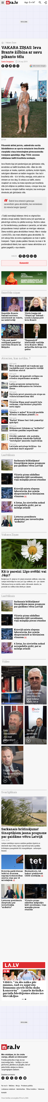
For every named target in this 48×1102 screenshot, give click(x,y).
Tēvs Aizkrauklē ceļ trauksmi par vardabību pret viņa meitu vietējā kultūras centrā (26, 368)
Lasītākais (8, 455)
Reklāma (11, 1086)
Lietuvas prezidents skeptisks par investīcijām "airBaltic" (29, 519)
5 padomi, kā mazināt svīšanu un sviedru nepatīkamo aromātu (26, 377)
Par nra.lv (4, 1086)
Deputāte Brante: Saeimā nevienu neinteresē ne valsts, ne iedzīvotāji (12, 316)
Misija (18, 1086)
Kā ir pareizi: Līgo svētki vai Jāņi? (23, 573)
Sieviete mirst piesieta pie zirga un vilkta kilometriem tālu (27, 395)
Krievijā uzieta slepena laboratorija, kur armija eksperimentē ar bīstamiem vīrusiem (29, 492)
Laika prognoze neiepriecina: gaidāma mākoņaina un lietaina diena (25, 386)
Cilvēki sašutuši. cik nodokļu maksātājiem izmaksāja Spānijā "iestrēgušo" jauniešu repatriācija (25, 438)
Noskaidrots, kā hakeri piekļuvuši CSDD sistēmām (34, 873)
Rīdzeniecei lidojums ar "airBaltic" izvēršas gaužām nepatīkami (26, 429)
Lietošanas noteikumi (8, 1089)
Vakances (41, 1089)
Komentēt (24, 263)
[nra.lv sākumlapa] (12, 2)
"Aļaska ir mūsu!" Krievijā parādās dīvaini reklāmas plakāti (26, 413)
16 (37, 415)
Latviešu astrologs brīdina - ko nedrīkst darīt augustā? (25, 447)
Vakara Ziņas (11, 42)
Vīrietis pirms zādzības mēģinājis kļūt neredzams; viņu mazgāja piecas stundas (30, 477)
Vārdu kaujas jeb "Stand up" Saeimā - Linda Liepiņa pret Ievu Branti (34, 316)
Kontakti (4, 1093)
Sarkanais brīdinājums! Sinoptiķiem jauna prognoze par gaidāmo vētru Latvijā (29, 463)
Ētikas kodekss (31, 1089)
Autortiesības (21, 1089)
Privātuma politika (27, 1086)
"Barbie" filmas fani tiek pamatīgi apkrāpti (26, 421)
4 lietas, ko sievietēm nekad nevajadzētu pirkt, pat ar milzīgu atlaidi (29, 505)
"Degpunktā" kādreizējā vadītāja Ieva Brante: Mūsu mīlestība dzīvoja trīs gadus (36, 345)
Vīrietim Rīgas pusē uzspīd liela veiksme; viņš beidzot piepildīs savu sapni (25, 404)
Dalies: (14, 256)
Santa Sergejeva (7, 62)
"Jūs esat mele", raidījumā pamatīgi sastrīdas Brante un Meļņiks (11, 343)
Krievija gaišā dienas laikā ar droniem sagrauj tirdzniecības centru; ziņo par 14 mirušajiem (12, 875)
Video (5, 661)
